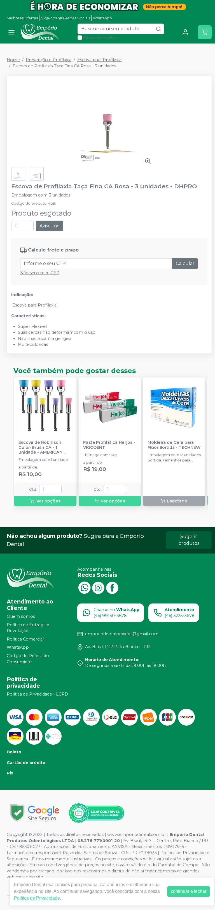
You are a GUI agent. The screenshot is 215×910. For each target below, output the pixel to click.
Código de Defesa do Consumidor (28, 658)
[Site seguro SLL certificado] (35, 813)
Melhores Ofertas (22, 18)
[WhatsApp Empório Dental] (84, 587)
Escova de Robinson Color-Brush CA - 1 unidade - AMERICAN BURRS (40, 447)
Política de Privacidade (37, 898)
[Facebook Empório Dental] (112, 587)
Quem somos (21, 616)
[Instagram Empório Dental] (98, 587)
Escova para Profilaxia (99, 59)
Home (13, 59)
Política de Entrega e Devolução (28, 628)
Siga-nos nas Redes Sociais (65, 18)
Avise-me (49, 225)
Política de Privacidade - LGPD (37, 694)
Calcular (185, 263)
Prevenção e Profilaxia (48, 59)
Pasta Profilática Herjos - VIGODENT (109, 445)
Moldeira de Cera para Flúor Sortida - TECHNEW (174, 445)
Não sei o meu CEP (39, 272)
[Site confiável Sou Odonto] (96, 813)
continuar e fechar (188, 891)
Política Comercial (25, 639)
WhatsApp (102, 18)
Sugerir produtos (188, 540)
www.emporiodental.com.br (136, 834)
